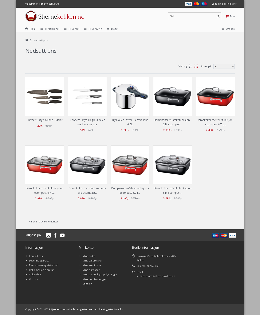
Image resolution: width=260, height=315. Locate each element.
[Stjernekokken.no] (55, 12)
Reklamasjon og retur (41, 270)
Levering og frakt (39, 260)
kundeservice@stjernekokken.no (156, 276)
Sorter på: (206, 66)
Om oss (33, 279)
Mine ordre (89, 256)
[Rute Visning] (196, 66)
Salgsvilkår (35, 274)
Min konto (86, 247)
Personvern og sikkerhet (43, 265)
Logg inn (87, 283)
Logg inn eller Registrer (224, 3)
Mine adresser (91, 270)
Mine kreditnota (92, 265)
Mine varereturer (92, 260)
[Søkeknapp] (218, 16)
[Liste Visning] (190, 66)
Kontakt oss (36, 256)
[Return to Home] (26, 40)
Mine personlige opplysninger (100, 274)
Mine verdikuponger (94, 279)
